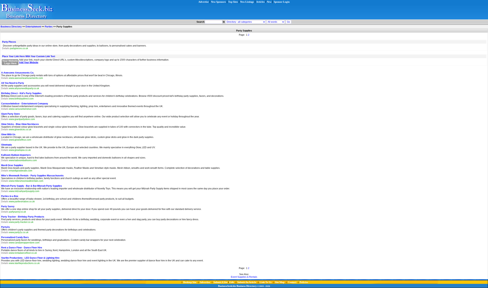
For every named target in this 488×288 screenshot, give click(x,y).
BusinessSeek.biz (227, 286)
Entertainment (33, 26)
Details (5, 48)
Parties (49, 26)
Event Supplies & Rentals (244, 277)
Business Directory (11, 26)
